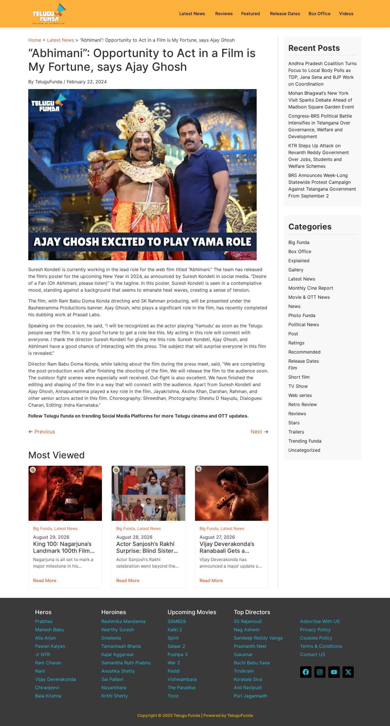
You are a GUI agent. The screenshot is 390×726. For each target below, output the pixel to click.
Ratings (296, 343)
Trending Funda (304, 441)
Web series (300, 395)
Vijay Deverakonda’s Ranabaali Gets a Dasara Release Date (228, 547)
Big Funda (42, 528)
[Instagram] (320, 672)
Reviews (224, 13)
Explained (298, 260)
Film (292, 368)
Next (256, 432)
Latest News (192, 13)
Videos (346, 13)
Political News (303, 324)
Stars (293, 422)
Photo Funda (301, 315)
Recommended (304, 352)
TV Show (298, 386)
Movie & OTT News (309, 297)
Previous (45, 432)
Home (34, 40)
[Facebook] (305, 672)
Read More (44, 580)
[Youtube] (334, 672)
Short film (299, 377)
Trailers (296, 432)
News (294, 306)
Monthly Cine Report (310, 288)
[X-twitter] (348, 672)
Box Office (320, 13)
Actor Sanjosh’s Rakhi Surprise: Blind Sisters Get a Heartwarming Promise (146, 547)
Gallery (295, 270)
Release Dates (285, 13)
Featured (250, 13)
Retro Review (302, 404)
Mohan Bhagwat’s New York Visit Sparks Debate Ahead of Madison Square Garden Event (321, 100)
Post (293, 333)
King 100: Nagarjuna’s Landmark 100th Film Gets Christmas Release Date (62, 547)
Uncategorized (304, 450)
